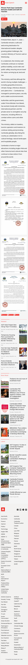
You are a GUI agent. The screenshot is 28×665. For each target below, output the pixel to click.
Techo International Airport (5, 578)
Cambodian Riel (18, 623)
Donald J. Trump (5, 599)
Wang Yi (3, 648)
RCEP (2, 574)
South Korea (17, 556)
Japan (15, 546)
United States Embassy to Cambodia (5, 591)
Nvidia (16, 652)
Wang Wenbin (5, 645)
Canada (16, 526)
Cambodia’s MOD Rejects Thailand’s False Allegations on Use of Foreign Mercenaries (18, 406)
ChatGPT (16, 601)
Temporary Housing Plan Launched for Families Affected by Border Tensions (8, 337)
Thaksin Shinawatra (4, 651)
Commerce (17, 628)
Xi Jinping (3, 607)
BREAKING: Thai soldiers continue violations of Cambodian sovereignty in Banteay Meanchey (18, 431)
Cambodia (11, 314)
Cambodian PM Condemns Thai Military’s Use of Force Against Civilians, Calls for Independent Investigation (17, 393)
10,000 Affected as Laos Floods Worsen (18, 493)
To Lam (3, 614)
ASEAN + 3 (4, 537)
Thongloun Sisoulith (4, 610)
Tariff (15, 618)
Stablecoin (17, 611)
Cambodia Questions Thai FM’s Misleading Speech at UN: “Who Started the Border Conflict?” (17, 418)
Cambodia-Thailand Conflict (19, 522)
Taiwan (16, 559)
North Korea (17, 549)
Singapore (17, 554)
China (15, 528)
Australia (16, 516)
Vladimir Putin (5, 643)
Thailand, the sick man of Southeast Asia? (18, 380)
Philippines (17, 551)
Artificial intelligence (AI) (18, 597)
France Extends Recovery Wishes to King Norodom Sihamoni (9, 363)
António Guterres (6, 597)
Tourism (17, 314)
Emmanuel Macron (6, 623)
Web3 (15, 621)
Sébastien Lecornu (6, 635)
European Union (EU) (5, 566)
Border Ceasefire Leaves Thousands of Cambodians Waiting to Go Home (18, 457)
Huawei (16, 642)
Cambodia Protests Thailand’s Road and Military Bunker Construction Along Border (17, 483)
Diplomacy (17, 631)
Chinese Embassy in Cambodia (6, 548)
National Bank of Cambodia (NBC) (6, 571)
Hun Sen (3, 604)
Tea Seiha (3, 640)
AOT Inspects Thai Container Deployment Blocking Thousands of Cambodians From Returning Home (18, 470)
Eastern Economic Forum (6, 562)
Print (4, 19)
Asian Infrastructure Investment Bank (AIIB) (6, 541)
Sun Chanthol (5, 638)
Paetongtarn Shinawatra (4, 627)
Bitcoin (16, 609)
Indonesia (17, 543)
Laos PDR (16, 531)
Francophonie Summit (18, 639)
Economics (4, 519)
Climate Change (18, 626)
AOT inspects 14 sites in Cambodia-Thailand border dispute (18, 446)
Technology (4, 529)
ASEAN (3, 534)
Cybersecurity (18, 604)
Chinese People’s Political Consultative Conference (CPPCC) (6, 555)
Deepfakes (17, 606)
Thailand (16, 536)
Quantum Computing (17, 615)
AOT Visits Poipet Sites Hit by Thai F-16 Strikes (9, 326)
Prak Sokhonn (5, 630)
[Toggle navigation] (25, 2)
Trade (15, 654)
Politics (3, 526)
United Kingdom (18, 561)
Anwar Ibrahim (5, 621)
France (16, 541)
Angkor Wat (4, 314)
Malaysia (16, 533)
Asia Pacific (23, 14)
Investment (17, 645)
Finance (3, 521)
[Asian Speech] (3, 3)
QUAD (16, 564)
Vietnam (16, 538)
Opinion (3, 524)
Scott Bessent (5, 633)
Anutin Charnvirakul (4, 617)
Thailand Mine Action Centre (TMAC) (5, 584)
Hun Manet (4, 602)
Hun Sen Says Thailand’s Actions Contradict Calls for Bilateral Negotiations (9, 350)
